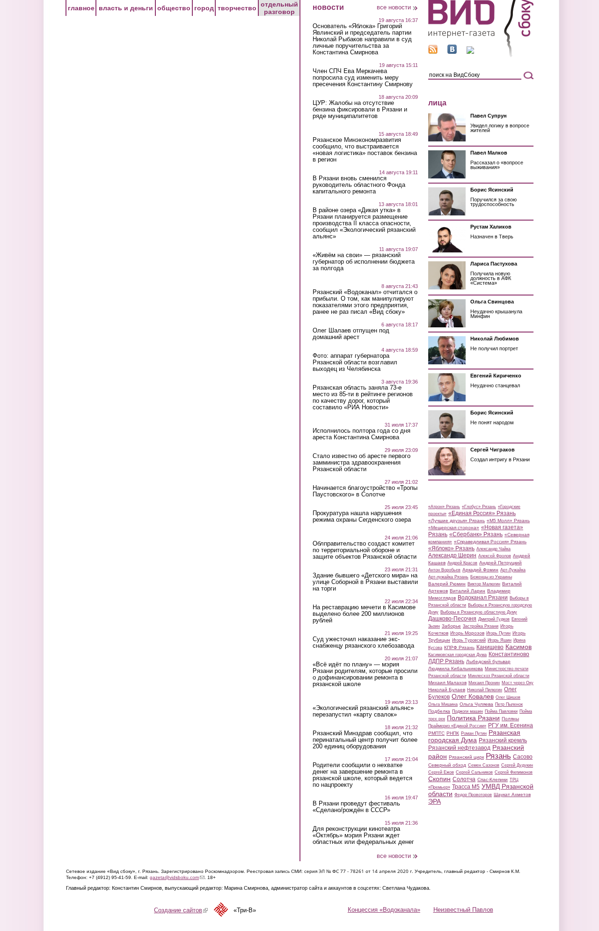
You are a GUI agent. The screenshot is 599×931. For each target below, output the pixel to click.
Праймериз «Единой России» (457, 726)
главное (81, 8)
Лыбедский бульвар (488, 661)
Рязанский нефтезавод (459, 748)
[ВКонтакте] (452, 51)
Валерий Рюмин (447, 583)
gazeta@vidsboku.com (177, 877)
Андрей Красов (462, 563)
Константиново (509, 654)
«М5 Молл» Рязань (508, 520)
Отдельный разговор (279, 7)
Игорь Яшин (499, 640)
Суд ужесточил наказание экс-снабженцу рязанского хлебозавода (363, 642)
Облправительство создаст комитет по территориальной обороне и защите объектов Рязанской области (364, 550)
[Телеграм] (470, 51)
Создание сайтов (181, 910)
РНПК (452, 733)
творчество (237, 8)
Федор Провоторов (473, 794)
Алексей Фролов (494, 556)
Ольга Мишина (443, 704)
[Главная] (480, 55)
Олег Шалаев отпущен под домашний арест (351, 333)
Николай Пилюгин (484, 689)
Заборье (451, 625)
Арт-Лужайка (513, 570)
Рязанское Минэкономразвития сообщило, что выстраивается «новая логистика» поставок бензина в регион (365, 150)
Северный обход (447, 765)
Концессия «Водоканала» (384, 909)
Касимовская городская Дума (457, 654)
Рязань (498, 756)
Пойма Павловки (501, 711)
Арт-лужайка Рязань (448, 577)
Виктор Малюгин (484, 584)
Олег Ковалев (473, 696)
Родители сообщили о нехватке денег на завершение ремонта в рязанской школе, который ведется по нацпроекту (362, 775)
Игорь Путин (498, 633)
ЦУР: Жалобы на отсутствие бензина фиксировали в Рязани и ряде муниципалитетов (360, 109)
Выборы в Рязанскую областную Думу (478, 612)
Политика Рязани (473, 718)
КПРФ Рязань (459, 647)
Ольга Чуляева (476, 704)
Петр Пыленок (509, 704)
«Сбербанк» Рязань (476, 534)
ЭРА (434, 801)
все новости (394, 7)
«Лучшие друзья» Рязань (456, 520)
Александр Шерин (452, 555)
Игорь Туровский (469, 640)
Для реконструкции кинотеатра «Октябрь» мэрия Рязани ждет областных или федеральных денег (363, 835)
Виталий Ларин (467, 590)
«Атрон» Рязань (444, 506)
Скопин (439, 779)
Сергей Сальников (474, 772)
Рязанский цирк (466, 757)
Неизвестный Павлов (463, 909)
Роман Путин (474, 733)
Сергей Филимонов (514, 772)
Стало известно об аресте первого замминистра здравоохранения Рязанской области (361, 463)
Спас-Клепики (492, 779)
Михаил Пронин (484, 682)
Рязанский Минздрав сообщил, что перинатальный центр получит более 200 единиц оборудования (365, 740)
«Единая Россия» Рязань (482, 513)
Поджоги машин (467, 711)
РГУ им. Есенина (510, 725)
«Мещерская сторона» (453, 527)
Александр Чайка (493, 549)
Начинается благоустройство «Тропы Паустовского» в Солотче (365, 491)
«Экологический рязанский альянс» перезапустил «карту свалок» (363, 711)
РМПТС (436, 733)
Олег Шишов (508, 697)
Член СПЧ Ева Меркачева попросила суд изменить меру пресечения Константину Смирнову (363, 78)
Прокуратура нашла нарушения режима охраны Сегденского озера (362, 516)
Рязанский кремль (503, 740)
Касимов (518, 646)
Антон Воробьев (444, 570)
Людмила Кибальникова (455, 668)
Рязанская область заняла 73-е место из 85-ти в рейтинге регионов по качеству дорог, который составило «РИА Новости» (363, 397)
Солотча (464, 779)
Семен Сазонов (483, 765)
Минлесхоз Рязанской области (498, 675)
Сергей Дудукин (517, 765)
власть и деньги (126, 8)
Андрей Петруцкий (500, 562)
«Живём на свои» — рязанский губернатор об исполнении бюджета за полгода (364, 262)
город (204, 8)
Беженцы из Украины (491, 577)
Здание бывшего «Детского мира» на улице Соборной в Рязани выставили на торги (365, 582)
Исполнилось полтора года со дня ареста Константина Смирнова (361, 434)
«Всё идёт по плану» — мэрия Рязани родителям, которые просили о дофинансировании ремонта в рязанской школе (365, 674)
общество (173, 8)
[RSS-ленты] (433, 51)
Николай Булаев (446, 689)
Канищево (490, 647)
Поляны (510, 718)
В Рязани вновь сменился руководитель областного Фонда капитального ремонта (359, 185)
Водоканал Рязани (483, 597)
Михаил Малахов (447, 682)
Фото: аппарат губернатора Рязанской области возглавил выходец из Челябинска (355, 362)
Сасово (523, 757)
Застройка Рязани (480, 626)
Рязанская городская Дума (474, 736)
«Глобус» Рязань (479, 506)
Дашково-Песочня (452, 618)
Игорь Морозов (467, 632)
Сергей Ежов (441, 772)
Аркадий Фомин (480, 569)
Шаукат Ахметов (512, 794)
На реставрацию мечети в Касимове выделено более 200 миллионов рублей (364, 614)
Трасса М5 (466, 786)
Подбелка (439, 711)
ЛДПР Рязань (446, 661)
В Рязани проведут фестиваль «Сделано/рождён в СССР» (356, 806)
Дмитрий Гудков (494, 619)
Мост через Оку (517, 682)
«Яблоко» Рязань (451, 548)
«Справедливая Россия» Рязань (490, 541)
